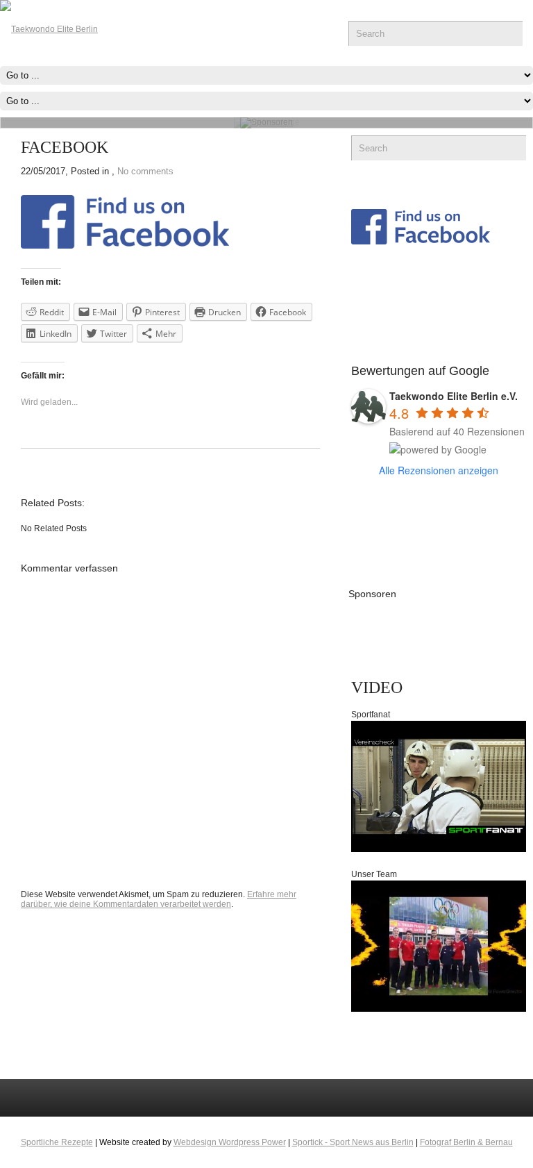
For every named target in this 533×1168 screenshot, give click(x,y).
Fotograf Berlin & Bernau (466, 1142)
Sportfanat (370, 714)
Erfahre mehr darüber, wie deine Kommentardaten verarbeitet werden (158, 899)
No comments (145, 171)
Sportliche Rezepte (57, 1142)
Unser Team (374, 874)
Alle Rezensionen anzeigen (438, 470)
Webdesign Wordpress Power (230, 1142)
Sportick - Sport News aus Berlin (353, 1142)
